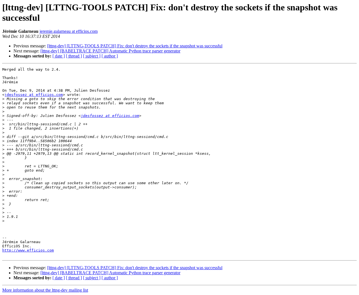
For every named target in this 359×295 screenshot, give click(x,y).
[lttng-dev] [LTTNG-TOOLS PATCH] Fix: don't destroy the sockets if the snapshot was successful (134, 45)
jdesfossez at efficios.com (33, 95)
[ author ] (110, 56)
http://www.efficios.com (28, 250)
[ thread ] (74, 56)
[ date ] (58, 56)
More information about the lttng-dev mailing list (45, 290)
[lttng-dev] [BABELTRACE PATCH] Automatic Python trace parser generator (110, 51)
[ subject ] (91, 56)
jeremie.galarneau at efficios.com (69, 31)
